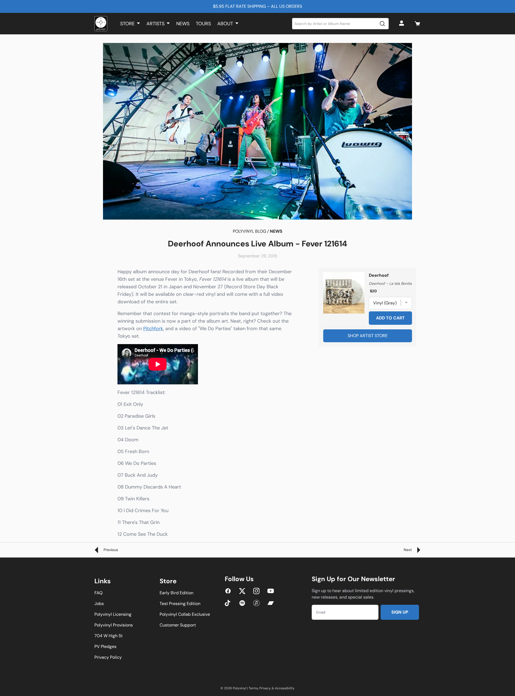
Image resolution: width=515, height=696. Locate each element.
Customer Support (178, 625)
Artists (155, 23)
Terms (253, 688)
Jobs (99, 603)
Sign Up (399, 612)
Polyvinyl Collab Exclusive (185, 614)
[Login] (402, 23)
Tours (203, 23)
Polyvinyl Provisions (113, 625)
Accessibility (285, 688)
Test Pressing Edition (180, 603)
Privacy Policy (108, 657)
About (225, 23)
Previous (110, 549)
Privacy (264, 688)
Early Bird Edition (176, 593)
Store (127, 23)
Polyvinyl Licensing (112, 614)
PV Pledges (105, 646)
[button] (417, 23)
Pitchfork (153, 328)
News (182, 23)
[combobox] (340, 23)
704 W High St (108, 636)
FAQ (98, 593)
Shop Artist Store (368, 335)
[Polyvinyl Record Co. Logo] (100, 23)
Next (408, 549)
